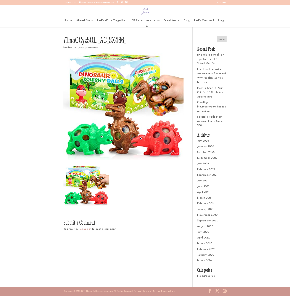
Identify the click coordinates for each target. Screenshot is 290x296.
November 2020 (207, 215)
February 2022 (206, 169)
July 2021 (202, 180)
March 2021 (204, 198)
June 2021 (203, 186)
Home (68, 20)
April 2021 (203, 192)
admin (69, 47)
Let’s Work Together (112, 20)
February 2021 (206, 203)
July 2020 (203, 232)
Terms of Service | (152, 291)
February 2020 (206, 249)
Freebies (170, 20)
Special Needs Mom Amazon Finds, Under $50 (210, 121)
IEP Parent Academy (145, 20)
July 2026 (203, 141)
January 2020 (205, 255)
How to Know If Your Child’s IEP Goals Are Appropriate (210, 92)
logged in (85, 229)
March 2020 (205, 243)
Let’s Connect (204, 20)
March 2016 (204, 260)
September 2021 (207, 175)
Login (222, 20)
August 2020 (205, 226)
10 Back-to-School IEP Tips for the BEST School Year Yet (210, 59)
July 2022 (203, 163)
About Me (83, 20)
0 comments (92, 47)
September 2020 (207, 220)
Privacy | (138, 291)
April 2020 (203, 238)
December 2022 (207, 158)
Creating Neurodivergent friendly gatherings (211, 107)
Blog (187, 20)
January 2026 (205, 146)
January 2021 (205, 209)
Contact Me (168, 291)
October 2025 (206, 152)
